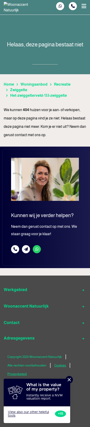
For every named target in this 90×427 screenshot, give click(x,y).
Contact (12, 322)
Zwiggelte (18, 90)
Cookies (60, 365)
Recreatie (62, 84)
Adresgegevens (19, 338)
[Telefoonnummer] (73, 6)
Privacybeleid (17, 374)
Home (9, 84)
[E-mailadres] (26, 249)
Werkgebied (15, 289)
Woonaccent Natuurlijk (26, 306)
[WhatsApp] (60, 6)
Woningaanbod (34, 84)
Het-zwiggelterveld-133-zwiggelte (38, 95)
